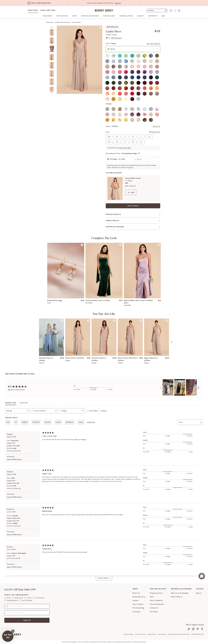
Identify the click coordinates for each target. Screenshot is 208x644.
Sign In (199, 593)
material (70, 422)
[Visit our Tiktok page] (188, 629)
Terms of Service (140, 634)
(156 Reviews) (116, 38)
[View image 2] (52, 40)
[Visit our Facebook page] (202, 629)
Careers (135, 600)
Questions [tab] (24, 403)
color (58, 422)
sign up (27, 620)
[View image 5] (52, 65)
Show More (103, 578)
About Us (136, 593)
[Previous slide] (68, 3)
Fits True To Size (125, 148)
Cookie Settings (128, 634)
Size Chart (156, 132)
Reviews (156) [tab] (10, 403)
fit (16, 422)
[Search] (157, 10)
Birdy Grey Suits (138, 597)
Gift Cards (154, 612)
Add (132, 192)
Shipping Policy (156, 593)
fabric (25, 422)
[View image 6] (52, 73)
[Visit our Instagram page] (193, 629)
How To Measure (156, 600)
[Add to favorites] (100, 27)
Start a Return (176, 597)
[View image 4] (52, 57)
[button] (7, 636)
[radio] (107, 55)
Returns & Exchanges (179, 593)
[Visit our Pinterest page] (197, 629)
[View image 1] (52, 32)
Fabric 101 (156, 126)
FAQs (152, 597)
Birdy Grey (33, 10)
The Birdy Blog (138, 608)
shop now (122, 3)
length (47, 422)
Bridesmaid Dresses (62, 22)
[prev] (52, 27)
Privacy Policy (152, 634)
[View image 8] (52, 90)
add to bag (133, 206)
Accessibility (162, 634)
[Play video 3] (52, 49)
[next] (52, 93)
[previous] (36, 342)
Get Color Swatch (153, 43)
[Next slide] (139, 3)
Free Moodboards (157, 604)
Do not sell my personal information (178, 634)
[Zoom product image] (79, 60)
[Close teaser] (13, 631)
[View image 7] (52, 81)
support (36, 422)
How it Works (137, 604)
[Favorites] (175, 10)
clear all (104, 410)
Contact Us (154, 608)
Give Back (136, 612)
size (8, 422)
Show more (91, 422)
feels (80, 422)
